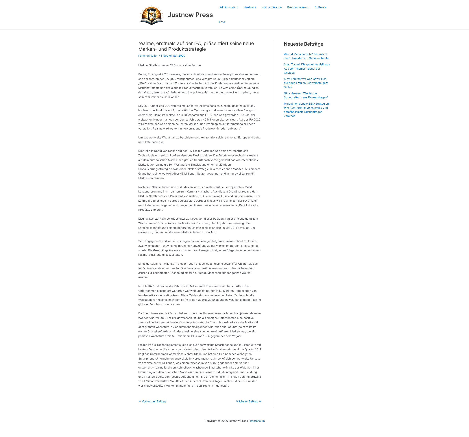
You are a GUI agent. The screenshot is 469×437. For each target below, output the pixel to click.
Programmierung (298, 7)
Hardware (250, 7)
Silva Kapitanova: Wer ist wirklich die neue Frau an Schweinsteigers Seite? (306, 83)
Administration (228, 7)
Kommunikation (272, 7)
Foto (222, 22)
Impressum (257, 421)
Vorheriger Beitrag (152, 401)
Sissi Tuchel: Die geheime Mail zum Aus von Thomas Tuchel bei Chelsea (307, 68)
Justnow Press (190, 14)
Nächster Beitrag (248, 401)
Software (320, 7)
